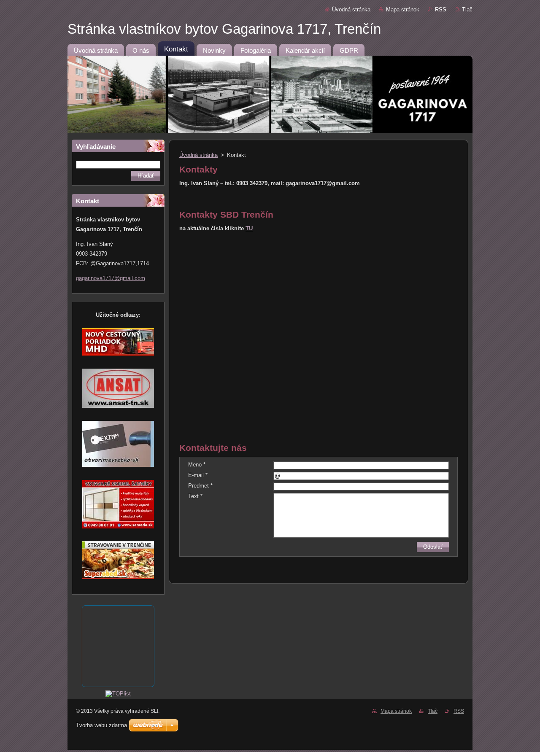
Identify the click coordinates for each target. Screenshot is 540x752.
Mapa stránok (402, 9)
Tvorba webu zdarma (101, 725)
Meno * (196, 464)
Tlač (467, 9)
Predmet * (200, 485)
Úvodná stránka (351, 9)
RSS (440, 9)
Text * (195, 496)
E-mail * (198, 475)
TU (249, 228)
